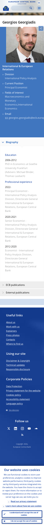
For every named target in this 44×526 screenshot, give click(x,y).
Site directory (14, 410)
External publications (17, 293)
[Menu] (39, 8)
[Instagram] (22, 428)
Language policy (14, 404)
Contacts (10, 340)
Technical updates (15, 365)
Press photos (13, 335)
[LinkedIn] (15, 428)
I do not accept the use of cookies (24, 521)
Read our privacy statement (24, 502)
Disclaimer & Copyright (18, 361)
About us (10, 322)
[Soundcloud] (36, 428)
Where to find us (14, 344)
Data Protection (14, 386)
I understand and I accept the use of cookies (24, 514)
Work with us (13, 327)
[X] (9, 428)
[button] (39, 3)
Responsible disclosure (18, 369)
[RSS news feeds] (22, 435)
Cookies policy (13, 395)
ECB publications (15, 285)
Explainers (11, 331)
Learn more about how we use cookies (24, 506)
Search (31, 8)
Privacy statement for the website (23, 391)
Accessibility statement (18, 399)
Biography (12, 142)
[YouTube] (29, 428)
